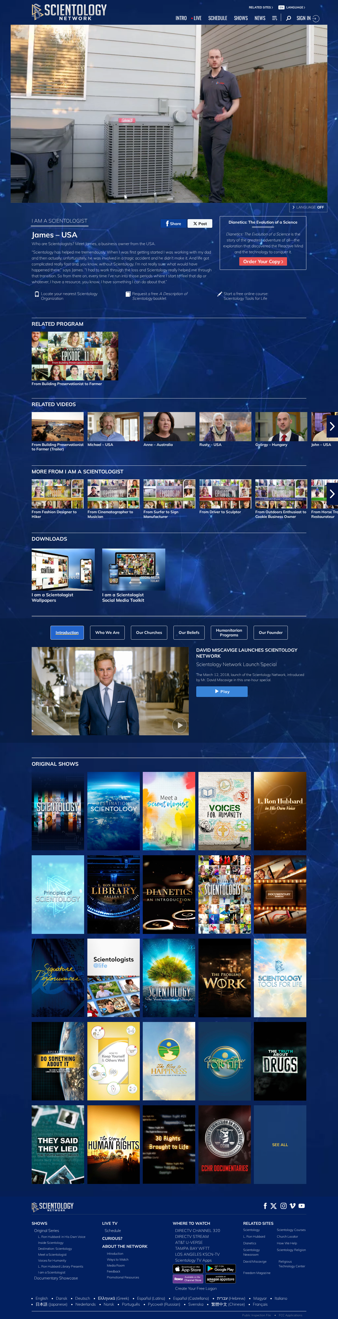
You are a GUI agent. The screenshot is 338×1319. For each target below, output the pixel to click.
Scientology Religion (291, 1250)
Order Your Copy (262, 261)
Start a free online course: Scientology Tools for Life (246, 296)
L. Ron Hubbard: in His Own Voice (61, 1237)
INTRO (181, 18)
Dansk (61, 1298)
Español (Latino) (151, 1298)
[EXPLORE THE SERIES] (58, 811)
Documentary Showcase (56, 1277)
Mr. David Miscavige (217, 680)
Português (131, 1304)
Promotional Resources (123, 1277)
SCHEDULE (217, 18)
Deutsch (82, 1298)
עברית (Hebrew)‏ (231, 1298)
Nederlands (85, 1304)
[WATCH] (58, 894)
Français (260, 1304)
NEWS (260, 18)
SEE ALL (280, 1144)
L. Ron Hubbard (254, 1236)
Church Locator (287, 1236)
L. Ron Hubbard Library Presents (60, 1266)
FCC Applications (290, 1315)
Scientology (251, 1230)
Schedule (113, 1230)
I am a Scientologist (51, 1272)
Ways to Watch (117, 1259)
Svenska (195, 1304)
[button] (5, 426)
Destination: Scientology (55, 1248)
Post (202, 223)
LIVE (197, 18)
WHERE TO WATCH (191, 1223)
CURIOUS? (112, 1238)
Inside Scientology (51, 1243)
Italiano (281, 1298)
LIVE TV (110, 1223)
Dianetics (249, 1243)
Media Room (116, 1265)
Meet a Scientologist (52, 1254)
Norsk (109, 1304)
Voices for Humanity (52, 1260)
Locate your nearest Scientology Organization (69, 296)
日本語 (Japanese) (52, 1304)
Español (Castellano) (191, 1298)
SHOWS (241, 18)
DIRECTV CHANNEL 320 (197, 1230)
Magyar (260, 1298)
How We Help (287, 1243)
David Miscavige (254, 1261)
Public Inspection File (256, 1315)
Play (225, 691)
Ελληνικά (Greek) (113, 1298)
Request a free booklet (159, 296)
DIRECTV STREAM (192, 1236)
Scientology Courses (291, 1230)
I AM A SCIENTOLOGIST (59, 220)
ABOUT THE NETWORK (124, 1246)
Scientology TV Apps (193, 1260)
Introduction (115, 1253)
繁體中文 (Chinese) (228, 1304)
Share (175, 223)
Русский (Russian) (164, 1304)
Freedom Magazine (256, 1273)
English (42, 1298)
